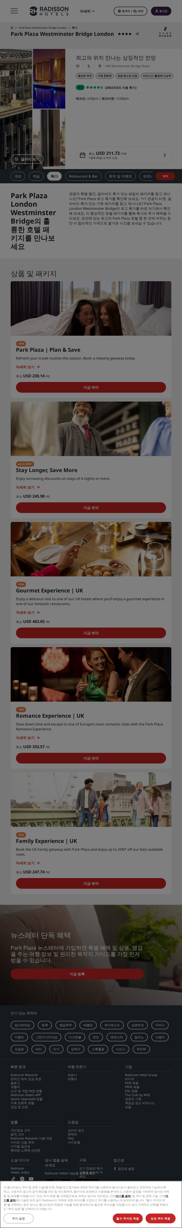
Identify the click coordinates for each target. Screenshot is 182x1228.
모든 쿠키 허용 (160, 1218)
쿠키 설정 (18, 1218)
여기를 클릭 (123, 1196)
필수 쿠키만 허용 (127, 1218)
